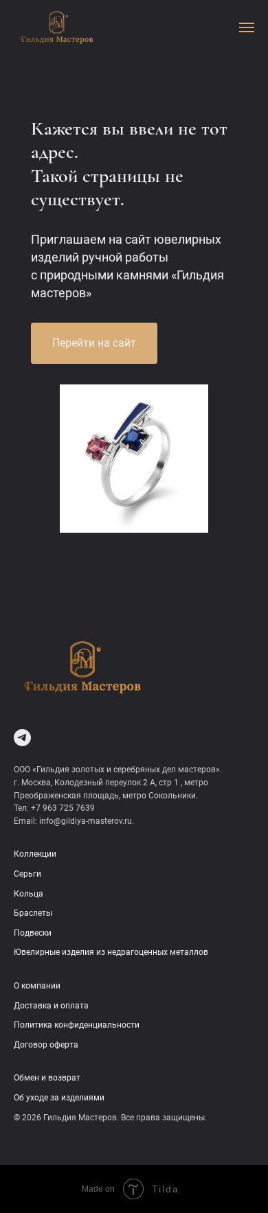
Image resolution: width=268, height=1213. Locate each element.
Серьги (27, 874)
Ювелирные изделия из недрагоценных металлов (111, 952)
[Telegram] (22, 737)
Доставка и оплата (51, 1005)
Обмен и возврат (47, 1078)
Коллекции (35, 854)
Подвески (33, 933)
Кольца (28, 894)
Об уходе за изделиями (59, 1097)
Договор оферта (46, 1045)
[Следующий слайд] (256, 331)
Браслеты (33, 913)
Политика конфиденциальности (76, 1025)
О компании (37, 986)
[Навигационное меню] (246, 27)
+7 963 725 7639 (63, 808)
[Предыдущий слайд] (11, 331)
